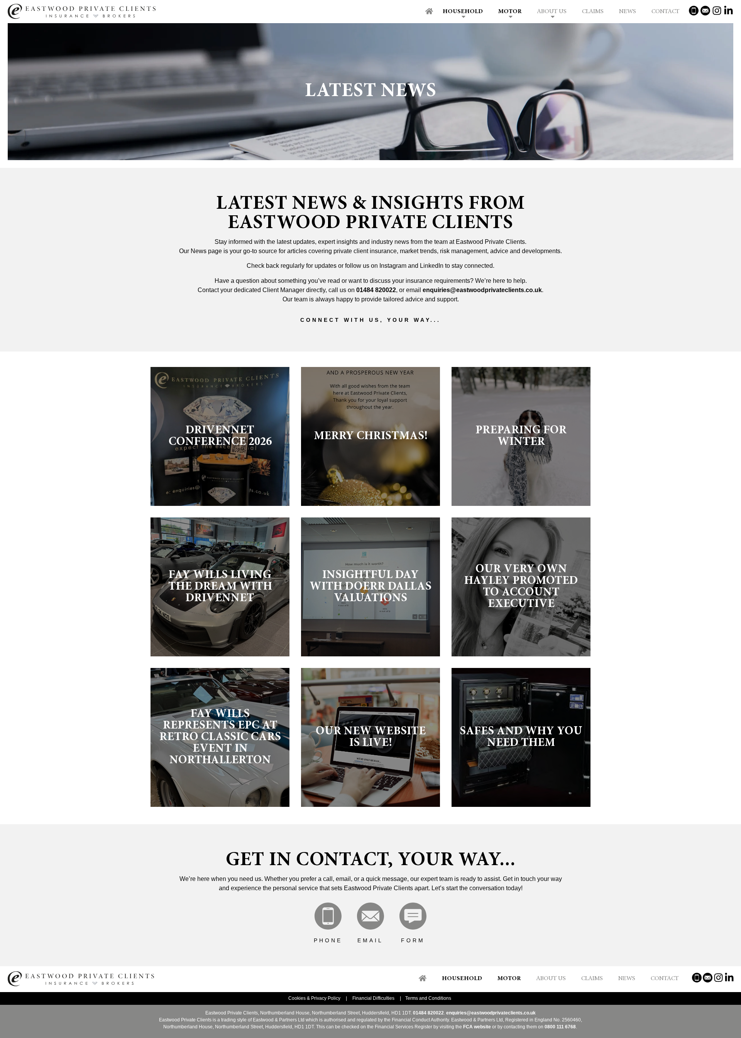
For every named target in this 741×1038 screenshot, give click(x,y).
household (462, 978)
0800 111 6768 (560, 1027)
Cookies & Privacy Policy (314, 998)
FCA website (477, 1027)
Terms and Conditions (428, 998)
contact (664, 978)
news (626, 978)
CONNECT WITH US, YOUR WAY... (370, 320)
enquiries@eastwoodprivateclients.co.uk (482, 290)
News (627, 11)
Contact (665, 11)
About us (552, 11)
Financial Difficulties (373, 998)
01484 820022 (376, 290)
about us (551, 978)
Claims (593, 11)
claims (592, 978)
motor (509, 978)
